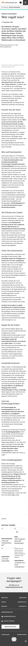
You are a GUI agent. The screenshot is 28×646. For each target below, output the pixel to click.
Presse (3, 602)
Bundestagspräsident (13, 432)
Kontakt (4, 606)
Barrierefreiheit (7, 612)
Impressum (23, 597)
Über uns (4, 597)
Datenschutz (22, 602)
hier (13, 495)
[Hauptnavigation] (25, 2)
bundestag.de (5, 634)
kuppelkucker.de (22, 634)
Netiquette (23, 606)
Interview (4, 474)
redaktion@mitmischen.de (14, 587)
